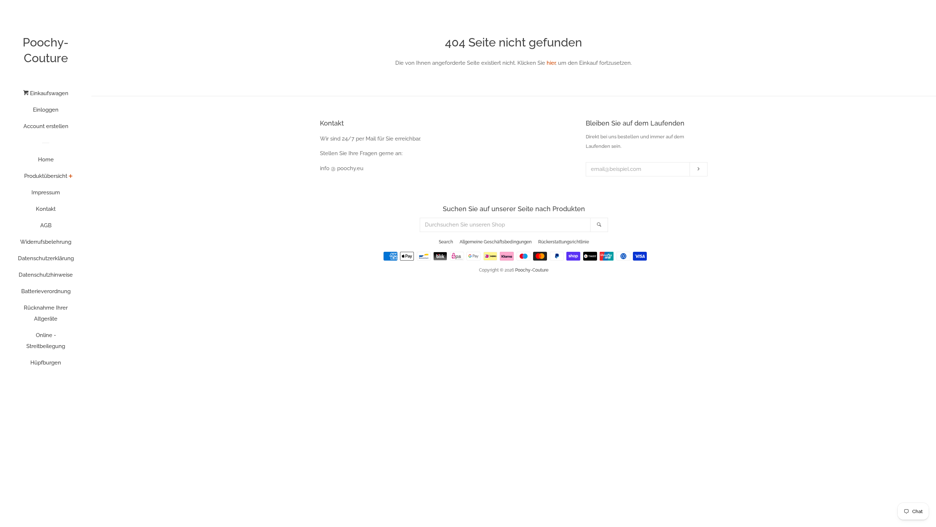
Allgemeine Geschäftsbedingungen (496, 241)
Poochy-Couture (46, 50)
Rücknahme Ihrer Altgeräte (46, 313)
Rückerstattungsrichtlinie (563, 241)
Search (446, 241)
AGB (46, 225)
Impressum (45, 192)
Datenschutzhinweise (46, 275)
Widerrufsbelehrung (45, 242)
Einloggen (45, 109)
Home (46, 159)
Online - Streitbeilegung (45, 341)
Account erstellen (45, 126)
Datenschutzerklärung (46, 258)
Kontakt (46, 209)
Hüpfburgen (45, 362)
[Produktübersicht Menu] (70, 177)
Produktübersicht (45, 176)
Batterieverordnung (46, 291)
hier (551, 63)
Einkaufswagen (48, 93)
